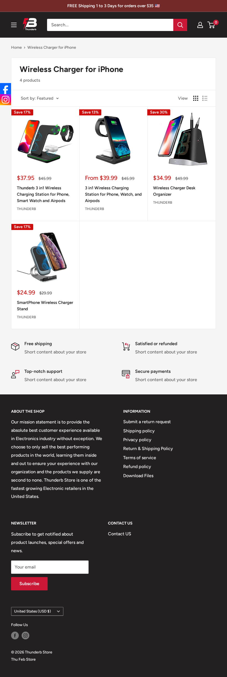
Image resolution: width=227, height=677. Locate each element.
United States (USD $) (32, 611)
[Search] (180, 25)
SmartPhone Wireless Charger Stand (45, 305)
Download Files (138, 475)
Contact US (119, 533)
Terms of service (139, 457)
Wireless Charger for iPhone (51, 47)
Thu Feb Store (23, 659)
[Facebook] (5, 88)
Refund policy (137, 466)
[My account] (200, 25)
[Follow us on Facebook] (15, 635)
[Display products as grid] (195, 98)
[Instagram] (5, 99)
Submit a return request (147, 421)
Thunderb (26, 209)
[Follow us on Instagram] (25, 635)
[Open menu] (14, 25)
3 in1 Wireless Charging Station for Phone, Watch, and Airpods (113, 194)
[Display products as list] (204, 98)
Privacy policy (137, 439)
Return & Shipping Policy (148, 448)
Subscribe (29, 583)
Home (16, 47)
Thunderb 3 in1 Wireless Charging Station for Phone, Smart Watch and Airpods (43, 194)
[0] (211, 25)
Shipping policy (139, 430)
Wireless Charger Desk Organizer (174, 191)
